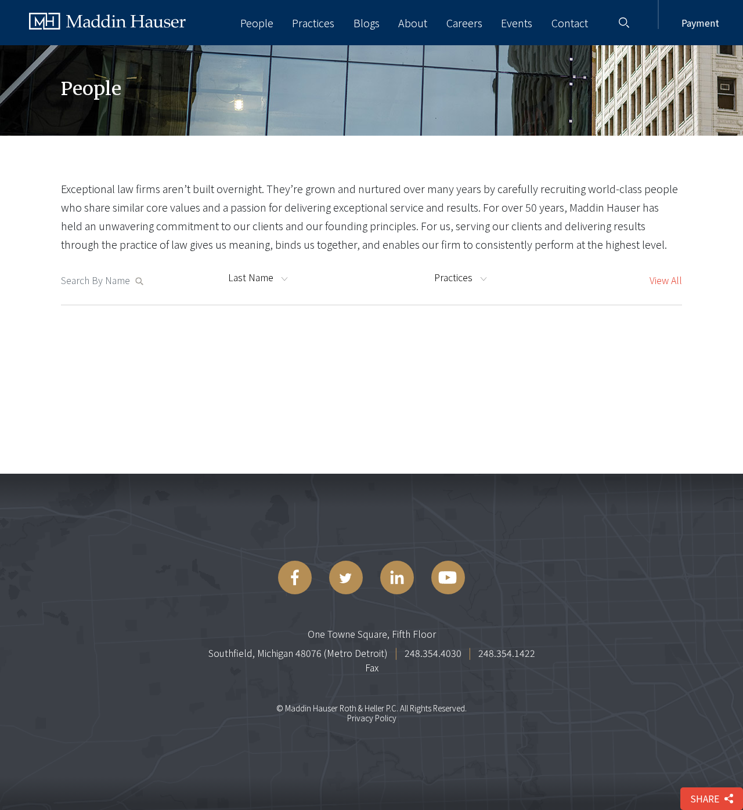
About (412, 23)
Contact (569, 23)
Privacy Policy (371, 718)
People (256, 23)
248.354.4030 (433, 653)
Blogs (367, 23)
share (704, 798)
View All (666, 280)
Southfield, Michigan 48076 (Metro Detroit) (298, 653)
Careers (464, 23)
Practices (313, 23)
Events (516, 23)
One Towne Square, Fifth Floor (372, 634)
